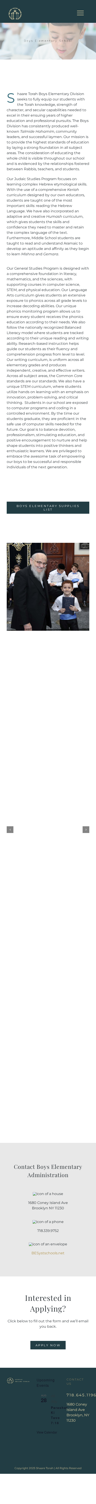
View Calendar (47, 1432)
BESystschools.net (48, 1253)
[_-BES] (48, 545)
